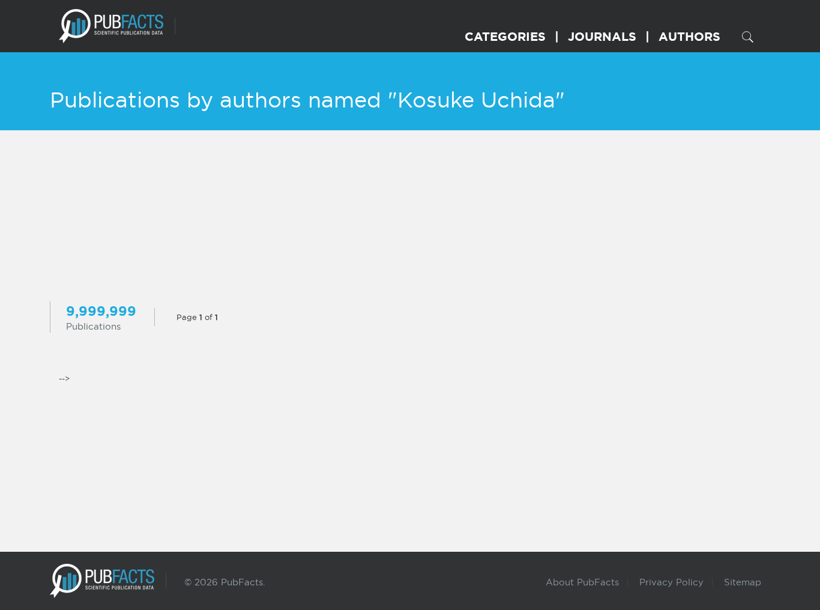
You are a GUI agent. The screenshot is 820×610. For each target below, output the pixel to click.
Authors (689, 36)
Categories (505, 36)
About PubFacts (582, 582)
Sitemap (742, 582)
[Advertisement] (410, 217)
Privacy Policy (671, 582)
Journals (602, 36)
